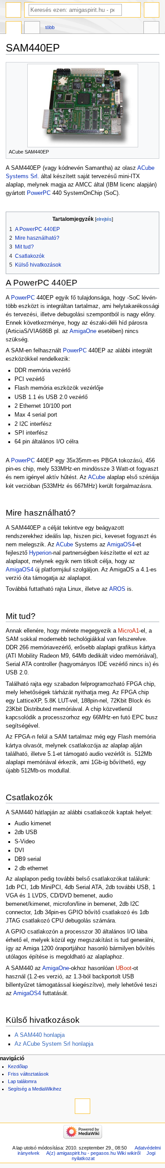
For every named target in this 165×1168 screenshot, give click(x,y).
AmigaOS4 (121, 545)
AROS (117, 589)
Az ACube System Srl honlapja (54, 1044)
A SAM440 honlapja (40, 1035)
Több (50, 27)
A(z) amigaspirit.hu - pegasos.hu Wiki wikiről (93, 1153)
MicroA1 (128, 631)
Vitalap (32, 29)
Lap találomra (22, 1081)
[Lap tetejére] (82, 1106)
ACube (96, 477)
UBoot (124, 968)
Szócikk (13, 29)
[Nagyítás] (153, 151)
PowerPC (39, 193)
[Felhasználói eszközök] (151, 10)
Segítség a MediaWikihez (35, 1088)
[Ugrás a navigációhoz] (13, 10)
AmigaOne (83, 331)
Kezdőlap (18, 1066)
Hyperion (40, 553)
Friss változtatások (28, 1073)
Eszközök (151, 29)
